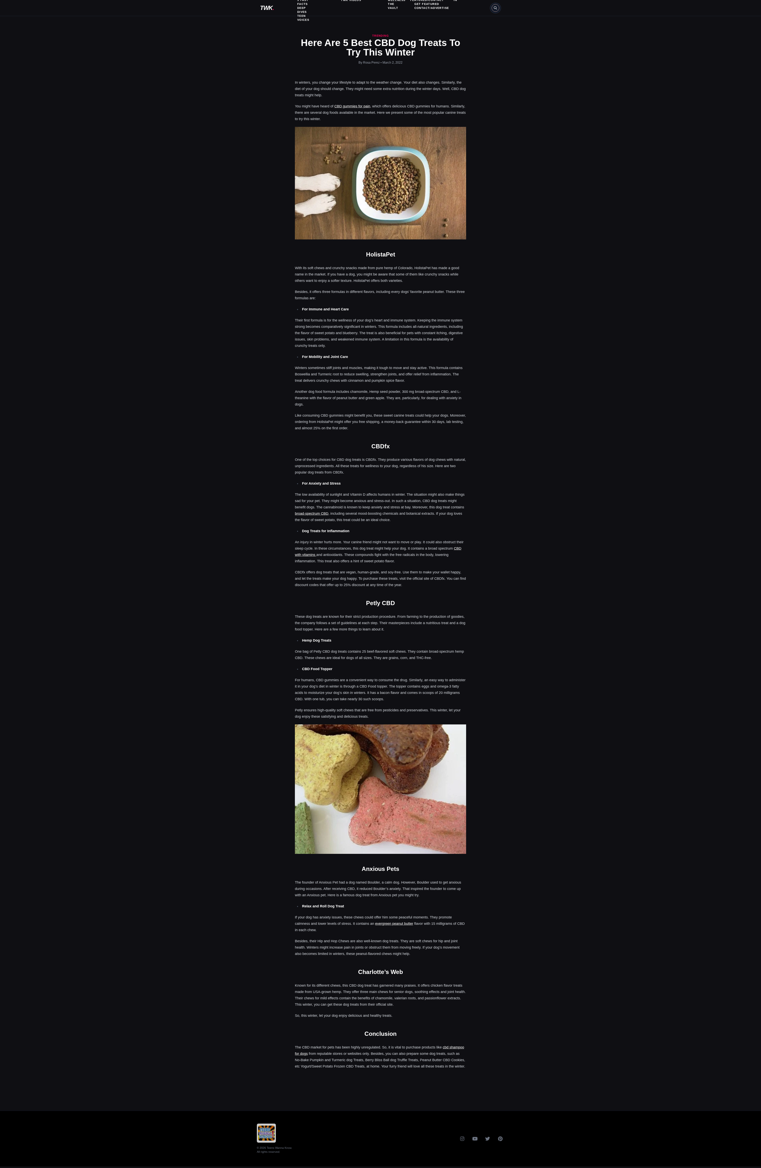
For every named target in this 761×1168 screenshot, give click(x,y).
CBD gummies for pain (352, 106)
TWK (267, 8)
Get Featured (426, 4)
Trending (380, 35)
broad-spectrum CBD (311, 514)
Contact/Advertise (431, 8)
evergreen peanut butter (394, 924)
